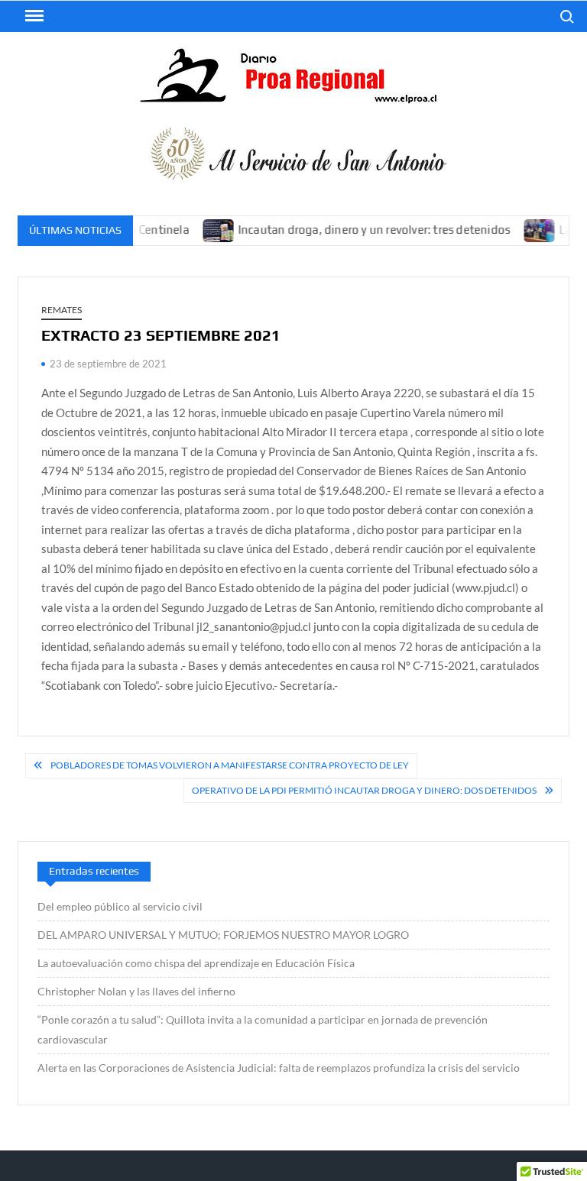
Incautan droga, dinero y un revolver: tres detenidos (361, 229)
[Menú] (33, 16)
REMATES (61, 309)
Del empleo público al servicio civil (120, 906)
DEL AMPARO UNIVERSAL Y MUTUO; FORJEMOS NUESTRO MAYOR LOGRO (223, 934)
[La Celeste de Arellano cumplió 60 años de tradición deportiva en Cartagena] (528, 229)
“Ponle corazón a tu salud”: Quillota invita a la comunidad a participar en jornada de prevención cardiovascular (262, 1029)
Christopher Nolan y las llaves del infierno (136, 991)
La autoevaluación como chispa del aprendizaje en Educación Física (196, 962)
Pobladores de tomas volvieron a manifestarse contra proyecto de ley (229, 765)
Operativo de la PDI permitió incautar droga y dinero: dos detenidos (364, 790)
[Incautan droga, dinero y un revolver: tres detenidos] (206, 229)
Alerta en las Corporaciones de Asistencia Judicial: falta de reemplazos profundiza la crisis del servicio (278, 1067)
